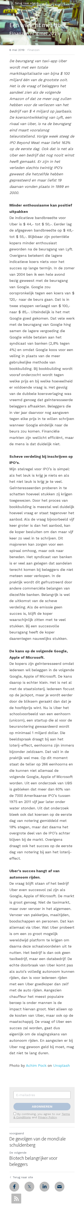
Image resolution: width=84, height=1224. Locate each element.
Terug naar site (25, 3)
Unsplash (61, 1065)
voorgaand (16, 1133)
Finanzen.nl (21, 33)
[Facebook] (14, 1187)
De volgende (18, 1152)
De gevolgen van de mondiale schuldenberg (37, 1142)
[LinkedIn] (44, 1187)
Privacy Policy (47, 1117)
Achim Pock (36, 1065)
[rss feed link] (16, 1198)
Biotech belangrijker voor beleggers (33, 1161)
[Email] (59, 1187)
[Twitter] (29, 1187)
